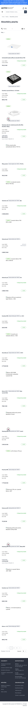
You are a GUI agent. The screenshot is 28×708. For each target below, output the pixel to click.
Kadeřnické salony (19, 688)
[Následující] (19, 648)
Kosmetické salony (19, 685)
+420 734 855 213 (19, 670)
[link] (8, 648)
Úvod (3, 16)
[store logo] (7, 7)
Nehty (7, 16)
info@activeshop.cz (19, 674)
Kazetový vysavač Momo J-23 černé (10, 90)
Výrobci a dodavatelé (20, 695)
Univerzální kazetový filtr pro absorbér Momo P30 (13, 57)
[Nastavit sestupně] (2, 29)
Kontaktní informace (5, 670)
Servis (2, 689)
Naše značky (4, 691)
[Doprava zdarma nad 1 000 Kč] (14, 152)
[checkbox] (22, 29)
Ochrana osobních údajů (6, 667)
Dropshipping (18, 692)
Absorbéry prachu (14, 16)
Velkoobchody (18, 690)
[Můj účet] (23, 8)
